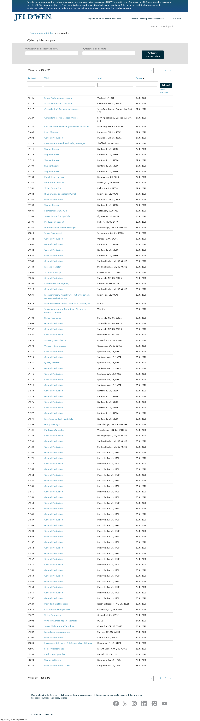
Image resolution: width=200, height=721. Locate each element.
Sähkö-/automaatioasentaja (58, 98)
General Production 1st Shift (57, 666)
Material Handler (52, 267)
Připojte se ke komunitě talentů (111, 695)
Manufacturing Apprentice (57, 632)
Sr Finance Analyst (53, 272)
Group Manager (52, 425)
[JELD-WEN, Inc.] (33, 17)
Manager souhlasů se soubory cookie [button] (49, 698)
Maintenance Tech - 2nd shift (58, 419)
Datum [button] (139, 78)
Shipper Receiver (52, 149)
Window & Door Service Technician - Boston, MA (67, 304)
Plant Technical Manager (56, 604)
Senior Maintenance (54, 649)
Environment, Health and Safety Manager (64, 143)
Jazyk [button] (152, 27)
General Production (53, 138)
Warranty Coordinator (55, 340)
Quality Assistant (52, 363)
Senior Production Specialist (57, 216)
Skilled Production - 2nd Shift (58, 104)
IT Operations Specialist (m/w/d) (60, 194)
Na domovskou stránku (41, 33)
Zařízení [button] (32, 78)
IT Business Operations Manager (60, 228)
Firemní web (136, 695)
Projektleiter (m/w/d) (54, 177)
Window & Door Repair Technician (60, 621)
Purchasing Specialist (54, 430)
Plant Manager (51, 132)
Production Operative (54, 654)
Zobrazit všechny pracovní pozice (77, 695)
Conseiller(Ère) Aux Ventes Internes (61, 109)
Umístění (177, 19)
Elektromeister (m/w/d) (55, 211)
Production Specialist (54, 183)
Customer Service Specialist (57, 610)
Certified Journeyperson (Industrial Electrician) (66, 127)
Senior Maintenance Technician (59, 626)
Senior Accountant (53, 233)
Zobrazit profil (166, 27)
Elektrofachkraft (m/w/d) (56, 284)
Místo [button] (100, 78)
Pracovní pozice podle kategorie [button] (146, 19)
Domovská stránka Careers (44, 695)
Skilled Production (52, 188)
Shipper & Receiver (53, 660)
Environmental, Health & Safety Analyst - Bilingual (68, 643)
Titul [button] (46, 78)
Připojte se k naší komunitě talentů (105, 19)
